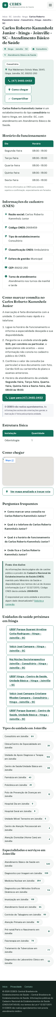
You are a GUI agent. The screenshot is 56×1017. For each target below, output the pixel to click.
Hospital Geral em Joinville (20, 811)
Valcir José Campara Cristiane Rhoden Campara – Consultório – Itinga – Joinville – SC (29, 697)
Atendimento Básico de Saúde (22, 55)
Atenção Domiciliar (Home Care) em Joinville (27, 839)
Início (4, 16)
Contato (28, 986)
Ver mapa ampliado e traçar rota (30, 491)
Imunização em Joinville (19, 899)
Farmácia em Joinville (18, 777)
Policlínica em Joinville (18, 785)
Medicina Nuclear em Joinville (23, 880)
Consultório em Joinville (19, 736)
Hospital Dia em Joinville (19, 803)
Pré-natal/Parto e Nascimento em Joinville (27, 931)
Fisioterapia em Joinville (19, 941)
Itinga (25, 16)
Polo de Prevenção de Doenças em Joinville (27, 794)
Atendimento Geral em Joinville (23, 907)
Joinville (17, 16)
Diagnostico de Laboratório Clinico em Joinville (27, 961)
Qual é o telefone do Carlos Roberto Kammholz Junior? (28, 526)
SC (10, 16)
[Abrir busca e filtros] (50, 5)
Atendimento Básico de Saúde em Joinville (27, 864)
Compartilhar (20, 98)
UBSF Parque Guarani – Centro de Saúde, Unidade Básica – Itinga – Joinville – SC (29, 714)
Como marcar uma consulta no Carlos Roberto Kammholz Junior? (25, 513)
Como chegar (20, 89)
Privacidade (16, 986)
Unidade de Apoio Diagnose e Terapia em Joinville (27, 757)
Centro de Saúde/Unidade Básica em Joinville (27, 768)
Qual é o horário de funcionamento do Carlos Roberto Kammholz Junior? (27, 539)
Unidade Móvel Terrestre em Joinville (25, 818)
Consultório (41, 49)
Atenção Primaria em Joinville (22, 922)
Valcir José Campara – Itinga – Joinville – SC (27, 648)
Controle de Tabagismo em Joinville (25, 914)
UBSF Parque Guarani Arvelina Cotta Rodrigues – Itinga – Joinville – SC (27, 633)
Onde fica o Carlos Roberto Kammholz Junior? (22, 552)
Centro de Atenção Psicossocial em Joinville (27, 828)
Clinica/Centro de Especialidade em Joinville (27, 746)
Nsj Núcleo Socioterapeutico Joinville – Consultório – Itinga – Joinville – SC (28, 663)
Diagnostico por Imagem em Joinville (26, 873)
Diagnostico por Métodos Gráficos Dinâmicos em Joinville (27, 890)
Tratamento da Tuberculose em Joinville (27, 950)
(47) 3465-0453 (21, 80)
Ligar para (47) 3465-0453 (26, 397)
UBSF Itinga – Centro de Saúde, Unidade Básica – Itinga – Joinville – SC (29, 680)
